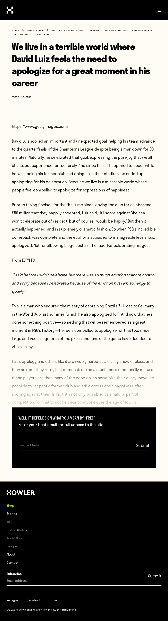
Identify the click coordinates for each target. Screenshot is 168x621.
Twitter (52, 600)
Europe (12, 546)
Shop (10, 505)
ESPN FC (28, 260)
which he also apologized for (92, 314)
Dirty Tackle (35, 30)
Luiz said (89, 213)
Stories (12, 513)
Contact (12, 562)
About (11, 554)
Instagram (13, 600)
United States (17, 529)
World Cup (14, 538)
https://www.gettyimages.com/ (40, 126)
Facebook (34, 600)
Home (15, 30)
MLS (9, 521)
